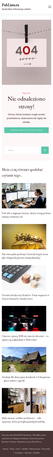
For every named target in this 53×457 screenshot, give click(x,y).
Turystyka (19, 453)
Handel (25, 449)
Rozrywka (46, 449)
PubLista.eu (10, 4)
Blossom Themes (9, 442)
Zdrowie (28, 453)
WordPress (36, 442)
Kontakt (37, 453)
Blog (12, 449)
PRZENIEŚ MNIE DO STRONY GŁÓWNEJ (26, 130)
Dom (18, 449)
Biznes (5, 449)
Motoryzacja (35, 449)
